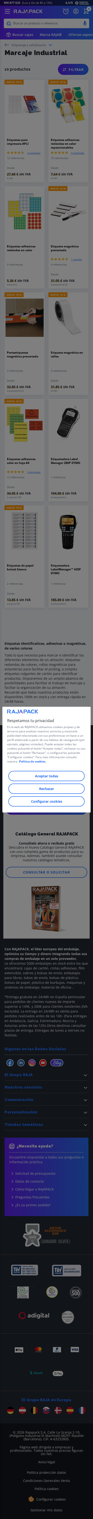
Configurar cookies (46, 801)
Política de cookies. (32, 761)
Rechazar (46, 788)
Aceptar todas (46, 776)
